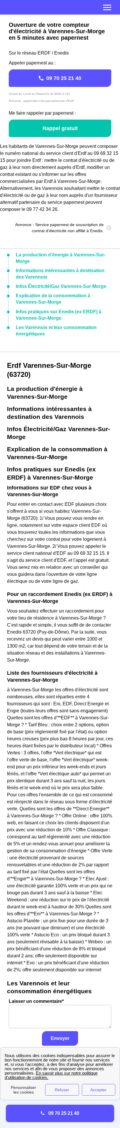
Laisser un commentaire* (36, 1001)
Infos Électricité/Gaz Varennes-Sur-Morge (61, 286)
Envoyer (60, 1038)
